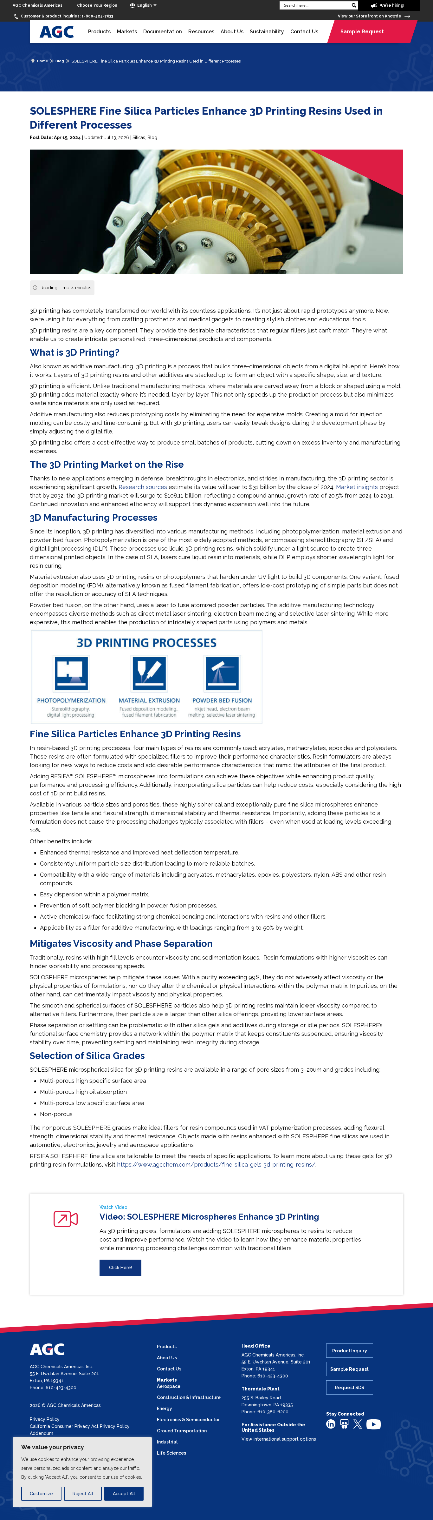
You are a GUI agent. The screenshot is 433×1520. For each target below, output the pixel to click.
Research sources (143, 487)
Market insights (357, 487)
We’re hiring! (391, 5)
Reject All (83, 1493)
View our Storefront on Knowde (370, 16)
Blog (152, 137)
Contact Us (304, 32)
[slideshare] (344, 1424)
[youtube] (373, 1424)
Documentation (162, 32)
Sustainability (267, 32)
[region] (82, 1472)
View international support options (279, 1439)
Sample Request (362, 32)
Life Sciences (171, 1453)
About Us (232, 32)
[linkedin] (330, 1424)
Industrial (167, 1441)
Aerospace (168, 1386)
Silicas (138, 137)
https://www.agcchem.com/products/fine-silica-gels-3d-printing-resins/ (216, 1164)
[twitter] (357, 1423)
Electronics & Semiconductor (188, 1419)
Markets (127, 32)
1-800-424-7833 (67, 16)
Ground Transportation (182, 1430)
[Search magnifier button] (354, 5)
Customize (41, 1493)
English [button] (144, 5)
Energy (164, 1408)
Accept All (124, 1493)
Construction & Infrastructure (189, 1397)
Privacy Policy (45, 1419)
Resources (201, 32)
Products (99, 32)
